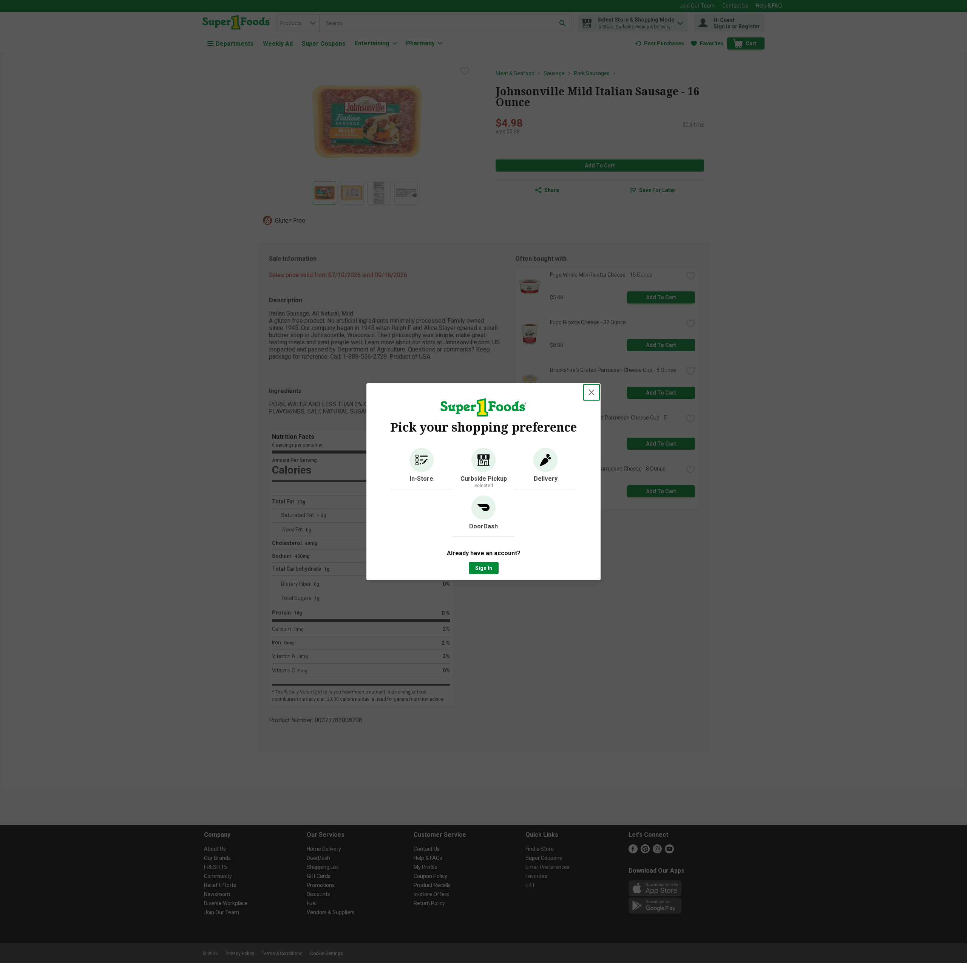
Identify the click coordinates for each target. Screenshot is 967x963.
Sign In (483, 568)
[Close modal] (591, 392)
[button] (422, 468)
